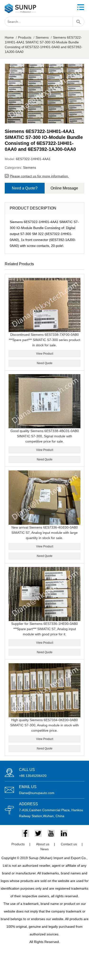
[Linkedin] (64, 833)
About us (42, 844)
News (44, 849)
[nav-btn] (80, 7)
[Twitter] (38, 833)
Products (24, 37)
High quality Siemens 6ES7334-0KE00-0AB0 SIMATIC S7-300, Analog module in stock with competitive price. (44, 725)
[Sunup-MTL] (20, 8)
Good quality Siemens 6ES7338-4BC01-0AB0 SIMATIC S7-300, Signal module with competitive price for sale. (44, 436)
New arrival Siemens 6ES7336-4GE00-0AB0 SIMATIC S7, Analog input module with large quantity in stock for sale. (44, 532)
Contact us (69, 844)
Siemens (42, 37)
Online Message (64, 188)
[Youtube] (51, 833)
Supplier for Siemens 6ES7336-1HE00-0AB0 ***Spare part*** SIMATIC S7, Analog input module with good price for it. (44, 629)
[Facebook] (25, 833)
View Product (44, 353)
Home (9, 37)
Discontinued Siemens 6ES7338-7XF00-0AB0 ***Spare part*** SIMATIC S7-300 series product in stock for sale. (44, 340)
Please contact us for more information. (39, 176)
